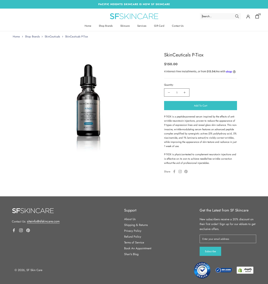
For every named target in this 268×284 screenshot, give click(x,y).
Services (141, 26)
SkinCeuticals (52, 37)
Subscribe (210, 251)
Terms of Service (134, 242)
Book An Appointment (137, 248)
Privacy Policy (132, 231)
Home (88, 26)
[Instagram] (180, 171)
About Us (129, 219)
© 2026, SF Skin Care (28, 270)
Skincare (125, 26)
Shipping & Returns (136, 225)
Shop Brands (106, 26)
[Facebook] (174, 171)
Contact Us (178, 26)
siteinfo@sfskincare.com (43, 221)
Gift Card (159, 26)
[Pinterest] (186, 171)
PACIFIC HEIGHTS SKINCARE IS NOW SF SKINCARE (134, 4)
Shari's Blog (131, 254)
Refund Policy (132, 237)
